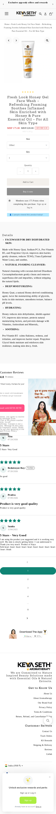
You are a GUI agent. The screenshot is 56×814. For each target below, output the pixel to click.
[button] (48, 720)
